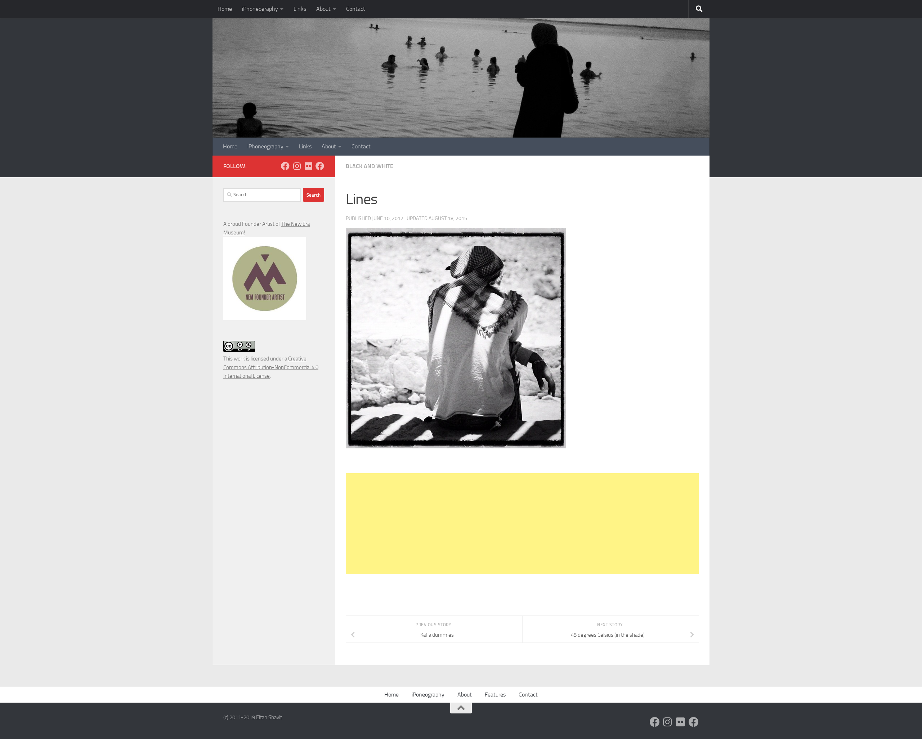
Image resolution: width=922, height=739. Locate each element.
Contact (355, 8)
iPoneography (428, 694)
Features (495, 694)
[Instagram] (296, 166)
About (323, 8)
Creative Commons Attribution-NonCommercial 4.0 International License (270, 367)
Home (225, 8)
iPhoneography (260, 8)
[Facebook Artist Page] (319, 166)
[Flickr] (308, 166)
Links (300, 8)
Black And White (369, 166)
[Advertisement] (522, 523)
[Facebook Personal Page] (285, 166)
